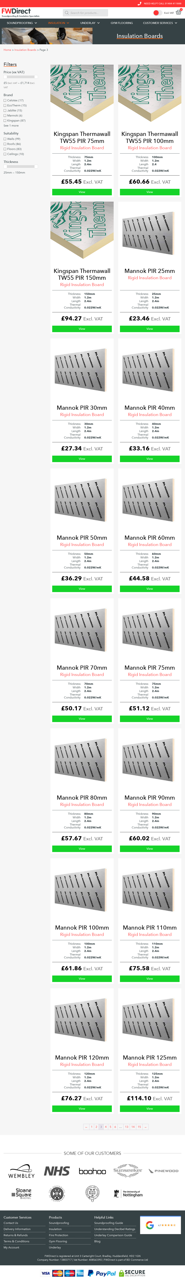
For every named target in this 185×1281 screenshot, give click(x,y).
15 (139, 1127)
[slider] (5, 77)
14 (133, 1127)
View (82, 192)
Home (7, 49)
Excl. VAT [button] (169, 13)
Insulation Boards (25, 49)
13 (126, 1127)
